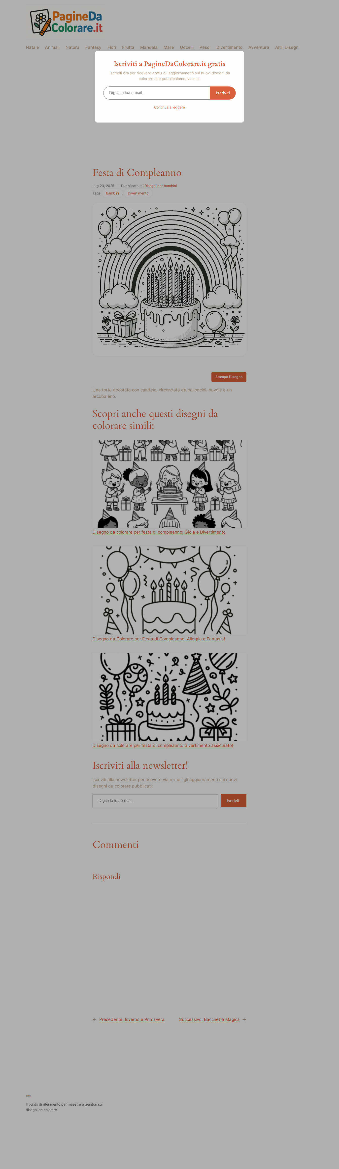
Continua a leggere (169, 107)
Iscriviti (223, 92)
